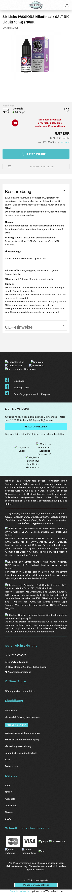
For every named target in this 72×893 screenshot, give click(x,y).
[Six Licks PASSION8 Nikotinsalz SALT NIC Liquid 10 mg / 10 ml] (36, 54)
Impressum (11, 710)
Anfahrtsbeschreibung (19, 672)
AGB (7, 759)
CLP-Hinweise (18, 327)
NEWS (8, 792)
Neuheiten (23, 523)
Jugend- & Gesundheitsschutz (21, 753)
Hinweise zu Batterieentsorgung (22, 739)
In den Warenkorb (36, 153)
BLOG (8, 818)
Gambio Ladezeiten (20, 891)
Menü (5, 5)
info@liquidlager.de (17, 662)
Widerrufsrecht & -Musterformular (23, 733)
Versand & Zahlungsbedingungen (22, 717)
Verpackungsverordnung (18, 746)
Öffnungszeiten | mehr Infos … (21, 691)
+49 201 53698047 (15, 655)
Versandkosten (37, 866)
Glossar (9, 812)
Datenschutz (11, 766)
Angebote (37, 523)
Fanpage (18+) (21, 387)
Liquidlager (19, 381)
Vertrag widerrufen (16, 725)
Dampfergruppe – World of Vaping (32, 394)
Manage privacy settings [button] (36, 885)
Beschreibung (18, 191)
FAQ (7, 785)
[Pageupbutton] (65, 888)
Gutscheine (11, 805)
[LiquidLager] (36, 5)
